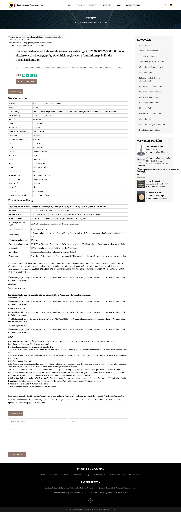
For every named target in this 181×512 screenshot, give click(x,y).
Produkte (93, 5)
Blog (119, 5)
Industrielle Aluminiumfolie (150, 97)
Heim (69, 5)
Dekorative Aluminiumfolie (150, 103)
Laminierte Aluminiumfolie (150, 92)
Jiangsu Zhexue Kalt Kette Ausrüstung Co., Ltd (117, 488)
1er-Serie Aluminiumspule (149, 51)
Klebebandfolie (145, 108)
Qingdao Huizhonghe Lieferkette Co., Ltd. (70, 493)
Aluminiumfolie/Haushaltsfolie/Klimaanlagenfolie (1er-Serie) (158, 171)
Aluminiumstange (146, 119)
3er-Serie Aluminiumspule (149, 56)
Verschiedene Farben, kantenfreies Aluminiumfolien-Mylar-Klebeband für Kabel (156, 149)
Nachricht (107, 5)
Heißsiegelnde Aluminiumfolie (151, 86)
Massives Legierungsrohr (101, 493)
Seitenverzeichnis (117, 475)
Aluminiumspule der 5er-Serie (151, 62)
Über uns (80, 5)
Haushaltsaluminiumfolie (149, 130)
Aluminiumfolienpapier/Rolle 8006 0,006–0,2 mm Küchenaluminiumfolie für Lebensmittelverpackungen (158, 161)
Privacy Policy (134, 475)
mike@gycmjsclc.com (109, 509)
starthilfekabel (122, 493)
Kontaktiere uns (133, 5)
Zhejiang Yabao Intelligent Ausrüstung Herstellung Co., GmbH (70, 488)
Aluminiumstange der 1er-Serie (152, 124)
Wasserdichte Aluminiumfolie (151, 114)
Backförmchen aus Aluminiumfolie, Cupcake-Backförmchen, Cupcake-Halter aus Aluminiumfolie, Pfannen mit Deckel (157, 196)
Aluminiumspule (94, 22)
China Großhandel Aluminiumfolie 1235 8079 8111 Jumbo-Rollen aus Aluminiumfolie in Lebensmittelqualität (157, 184)
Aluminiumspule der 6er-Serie (151, 67)
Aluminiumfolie (145, 73)
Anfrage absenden (26, 82)
